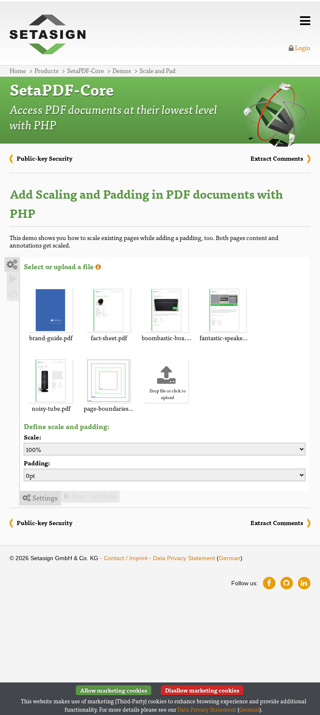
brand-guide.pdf (50, 337)
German (229, 558)
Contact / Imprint (126, 558)
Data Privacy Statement (184, 558)
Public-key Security (44, 158)
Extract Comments (276, 158)
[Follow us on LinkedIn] (304, 583)
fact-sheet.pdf (109, 337)
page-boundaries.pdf (110, 408)
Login (302, 47)
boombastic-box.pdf (168, 337)
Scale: (32, 437)
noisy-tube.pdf (51, 408)
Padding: (37, 463)
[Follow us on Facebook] (269, 583)
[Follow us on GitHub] (286, 583)
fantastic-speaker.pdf (226, 337)
